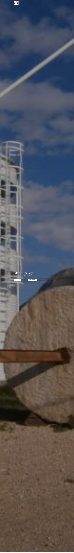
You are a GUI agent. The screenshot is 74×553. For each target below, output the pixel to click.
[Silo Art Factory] (16, 2)
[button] (55, 3)
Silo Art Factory (22, 3)
